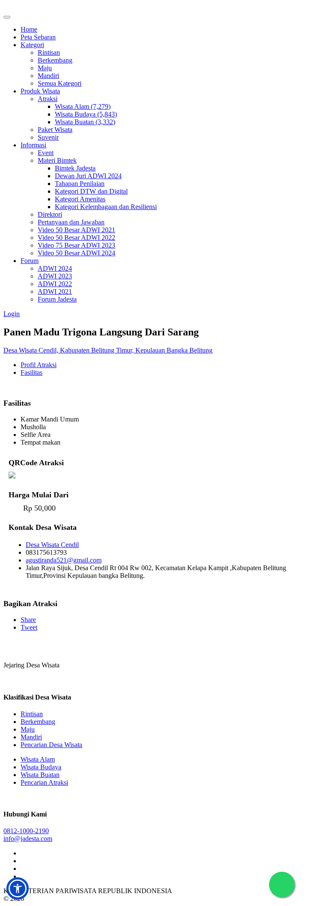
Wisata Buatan (40, 774)
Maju (45, 68)
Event (46, 152)
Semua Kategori (59, 83)
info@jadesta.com (27, 838)
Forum (30, 260)
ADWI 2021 (55, 291)
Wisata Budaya (41, 767)
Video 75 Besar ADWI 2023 (76, 245)
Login (11, 313)
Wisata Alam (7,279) (83, 106)
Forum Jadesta (57, 299)
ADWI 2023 (55, 276)
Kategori (32, 44)
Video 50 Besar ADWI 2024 (76, 253)
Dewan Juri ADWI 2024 (88, 175)
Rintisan (49, 52)
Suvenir (48, 137)
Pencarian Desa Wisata (51, 744)
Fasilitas (31, 372)
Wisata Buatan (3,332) (85, 122)
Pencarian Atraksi (44, 782)
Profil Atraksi (39, 364)
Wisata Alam (38, 759)
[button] (18, 888)
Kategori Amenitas (80, 199)
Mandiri (48, 75)
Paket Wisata (55, 129)
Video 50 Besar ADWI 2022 (76, 237)
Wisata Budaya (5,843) (86, 114)
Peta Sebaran (38, 37)
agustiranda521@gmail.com (64, 560)
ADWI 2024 (55, 268)
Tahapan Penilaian (80, 183)
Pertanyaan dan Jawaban (71, 222)
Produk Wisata (40, 91)
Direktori (50, 214)
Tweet (29, 627)
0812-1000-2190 (26, 830)
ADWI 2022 (55, 283)
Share (28, 619)
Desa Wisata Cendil (52, 544)
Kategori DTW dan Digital (91, 191)
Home (29, 29)
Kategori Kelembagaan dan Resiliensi (106, 206)
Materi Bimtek (57, 160)
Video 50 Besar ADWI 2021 (76, 229)
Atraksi (47, 98)
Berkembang (55, 60)
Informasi (33, 145)
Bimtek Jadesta (75, 168)
